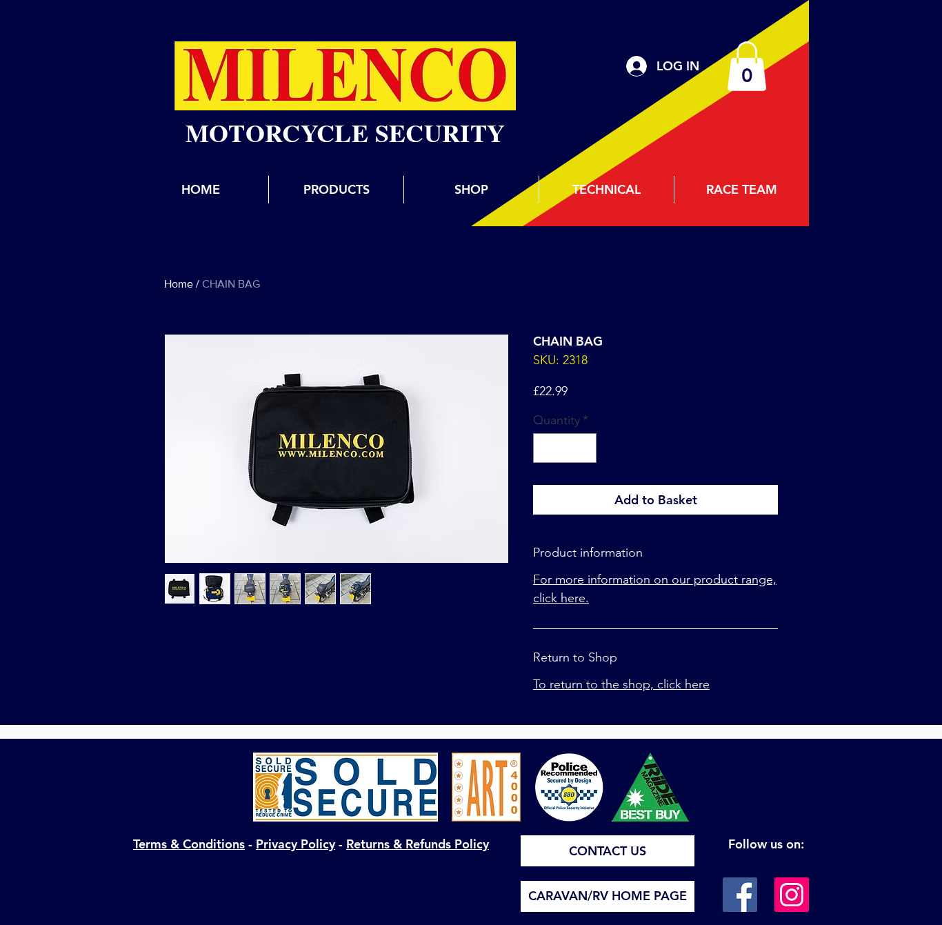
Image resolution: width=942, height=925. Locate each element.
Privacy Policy (295, 844)
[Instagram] (791, 894)
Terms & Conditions (189, 844)
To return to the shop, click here (621, 684)
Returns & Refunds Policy (417, 844)
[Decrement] (546, 448)
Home (178, 284)
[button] (747, 66)
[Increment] (583, 448)
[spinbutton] (565, 448)
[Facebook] (740, 894)
